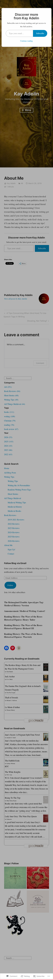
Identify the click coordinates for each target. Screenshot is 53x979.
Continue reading (26, 41)
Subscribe (40, 33)
